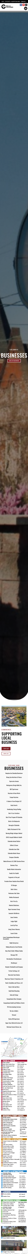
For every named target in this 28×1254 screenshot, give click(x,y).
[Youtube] (23, 5)
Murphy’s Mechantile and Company (14, 967)
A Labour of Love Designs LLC (14, 801)
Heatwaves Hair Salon (14, 893)
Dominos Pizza (14, 865)
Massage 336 (14, 955)
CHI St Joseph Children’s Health (14, 837)
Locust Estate (14, 933)
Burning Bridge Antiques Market (14, 833)
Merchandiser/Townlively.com (14, 959)
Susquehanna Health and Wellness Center (14, 1003)
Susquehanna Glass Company (14, 999)
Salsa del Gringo (14, 995)
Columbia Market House (14, 853)
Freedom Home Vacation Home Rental (14, 881)
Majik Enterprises (14, 943)
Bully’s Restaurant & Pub (14, 829)
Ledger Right (14, 921)
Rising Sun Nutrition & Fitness (14, 777)
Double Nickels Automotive (14, 869)
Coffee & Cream (14, 845)
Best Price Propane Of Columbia (14, 817)
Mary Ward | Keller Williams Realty (14, 951)
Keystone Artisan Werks (14, 793)
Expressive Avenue (14, 781)
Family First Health (14, 873)
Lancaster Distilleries (14, 913)
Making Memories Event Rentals (14, 947)
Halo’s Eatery (14, 889)
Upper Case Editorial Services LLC (14, 1023)
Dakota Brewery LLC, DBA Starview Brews (14, 861)
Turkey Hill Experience (14, 1019)
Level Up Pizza (14, 925)
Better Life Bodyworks (14, 821)
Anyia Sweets (14, 805)
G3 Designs (14, 885)
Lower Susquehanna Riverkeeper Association (11, 938)
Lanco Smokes (14, 917)
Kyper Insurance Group (14, 909)
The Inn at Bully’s (14, 1011)
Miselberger (14, 963)
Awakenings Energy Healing (14, 809)
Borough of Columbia (14, 825)
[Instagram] (26, 5)
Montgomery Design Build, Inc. (14, 785)
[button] (25, 8)
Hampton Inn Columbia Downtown (14, 773)
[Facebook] (21, 5)
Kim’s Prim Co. (14, 901)
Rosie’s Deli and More (14, 987)
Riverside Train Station (14, 975)
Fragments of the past (14, 877)
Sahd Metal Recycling (14, 991)
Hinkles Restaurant (14, 897)
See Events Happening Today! (14, 1)
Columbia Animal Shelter (14, 841)
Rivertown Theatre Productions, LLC (14, 979)
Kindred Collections (14, 905)
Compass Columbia (14, 857)
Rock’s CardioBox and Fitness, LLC (14, 983)
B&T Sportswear (14, 789)
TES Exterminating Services (14, 1007)
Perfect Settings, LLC (14, 971)
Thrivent (14, 1015)
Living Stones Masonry (14, 929)
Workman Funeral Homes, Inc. (14, 1027)
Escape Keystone (14, 797)
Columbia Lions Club (14, 849)
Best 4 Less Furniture (14, 813)
